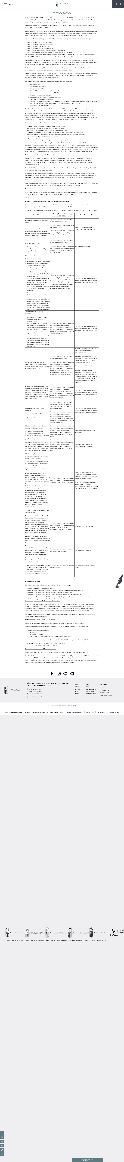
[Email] (2, 1145)
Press (88, 684)
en (2, 1133)
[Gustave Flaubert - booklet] (2, 1154)
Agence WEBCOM (77, 712)
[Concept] (2, 1150)
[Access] (2, 1137)
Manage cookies (114, 712)
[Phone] (2, 1141)
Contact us (87, 1160)
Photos (77, 694)
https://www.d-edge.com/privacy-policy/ (45, 645)
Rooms (77, 687)
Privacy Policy (91, 694)
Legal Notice (90, 691)
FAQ (76, 696)
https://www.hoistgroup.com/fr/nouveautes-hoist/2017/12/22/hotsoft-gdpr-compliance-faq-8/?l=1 (61, 640)
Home (76, 684)
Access (77, 691)
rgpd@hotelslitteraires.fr (46, 22)
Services (77, 689)
